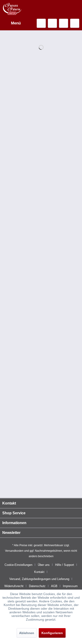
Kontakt (39, 572)
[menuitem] (11, 23)
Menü (16, 23)
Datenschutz (37, 586)
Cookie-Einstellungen (18, 565)
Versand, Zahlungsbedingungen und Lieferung (39, 579)
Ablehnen (26, 633)
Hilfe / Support (64, 565)
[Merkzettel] (52, 23)
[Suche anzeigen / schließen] (41, 23)
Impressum (70, 586)
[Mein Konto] (63, 23)
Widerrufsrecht (13, 586)
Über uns (44, 565)
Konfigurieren (52, 633)
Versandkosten (14, 550)
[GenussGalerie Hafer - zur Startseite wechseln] (12, 9)
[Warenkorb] (74, 23)
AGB (54, 586)
